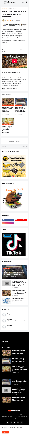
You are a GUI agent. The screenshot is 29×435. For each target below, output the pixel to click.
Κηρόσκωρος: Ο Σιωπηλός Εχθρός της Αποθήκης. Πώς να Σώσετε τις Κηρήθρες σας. (20, 110)
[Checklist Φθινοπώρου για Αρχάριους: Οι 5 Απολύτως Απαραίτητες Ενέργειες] (6, 293)
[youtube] (14, 422)
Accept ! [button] (5, 432)
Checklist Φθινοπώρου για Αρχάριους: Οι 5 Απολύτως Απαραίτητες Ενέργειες (8, 110)
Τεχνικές (15, 88)
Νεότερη (4, 146)
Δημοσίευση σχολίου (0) (14, 141)
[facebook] (7, 422)
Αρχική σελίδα (5, 8)
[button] (2, 2)
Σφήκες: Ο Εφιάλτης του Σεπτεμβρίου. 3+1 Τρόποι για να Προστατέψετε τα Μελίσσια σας (7, 129)
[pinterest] (21, 422)
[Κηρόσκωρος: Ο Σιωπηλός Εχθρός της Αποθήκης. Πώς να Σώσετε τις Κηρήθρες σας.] (6, 361)
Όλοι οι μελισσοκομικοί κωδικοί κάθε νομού (18, 299)
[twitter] (11, 422)
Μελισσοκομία (13, 8)
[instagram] (18, 422)
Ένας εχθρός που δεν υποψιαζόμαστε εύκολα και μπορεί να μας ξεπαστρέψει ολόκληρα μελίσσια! (19, 283)
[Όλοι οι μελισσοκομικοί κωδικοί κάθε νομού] (6, 301)
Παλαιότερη (24, 146)
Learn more (10, 429)
